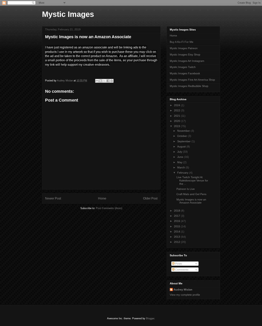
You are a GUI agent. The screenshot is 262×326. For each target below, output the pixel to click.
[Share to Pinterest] (112, 81)
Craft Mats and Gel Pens (191, 194)
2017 (177, 215)
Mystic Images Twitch (183, 67)
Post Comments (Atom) (109, 208)
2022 (177, 110)
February (183, 172)
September (184, 141)
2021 (177, 115)
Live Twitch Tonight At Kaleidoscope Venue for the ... (192, 180)
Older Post (150, 198)
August (181, 146)
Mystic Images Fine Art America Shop (192, 79)
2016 (177, 221)
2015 (177, 226)
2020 (177, 120)
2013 (177, 236)
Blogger (150, 318)
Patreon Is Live (185, 188)
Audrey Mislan (183, 289)
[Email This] (97, 81)
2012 (177, 241)
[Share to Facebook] (108, 81)
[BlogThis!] (101, 81)
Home (102, 198)
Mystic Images (68, 14)
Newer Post (53, 198)
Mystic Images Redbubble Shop (189, 86)
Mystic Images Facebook (185, 73)
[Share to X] (104, 81)
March (181, 167)
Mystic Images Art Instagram (187, 60)
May (180, 162)
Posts (178, 263)
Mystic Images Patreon (184, 48)
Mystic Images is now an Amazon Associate (191, 201)
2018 (177, 210)
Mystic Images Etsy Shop (185, 54)
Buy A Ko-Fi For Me (181, 41)
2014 (177, 231)
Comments (181, 269)
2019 (177, 126)
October (182, 135)
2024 (177, 105)
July (180, 151)
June (180, 156)
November (184, 130)
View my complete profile (185, 294)
